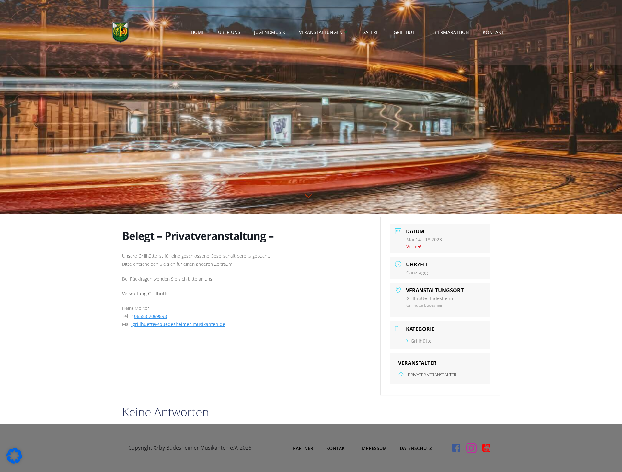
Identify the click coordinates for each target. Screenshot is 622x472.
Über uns (229, 32)
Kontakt (493, 32)
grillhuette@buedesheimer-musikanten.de (178, 324)
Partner (303, 448)
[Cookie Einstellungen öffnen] (14, 461)
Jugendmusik (269, 32)
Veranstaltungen (321, 32)
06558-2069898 (150, 316)
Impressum (373, 448)
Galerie (371, 32)
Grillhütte (407, 32)
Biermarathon (451, 32)
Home (197, 32)
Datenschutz (416, 448)
